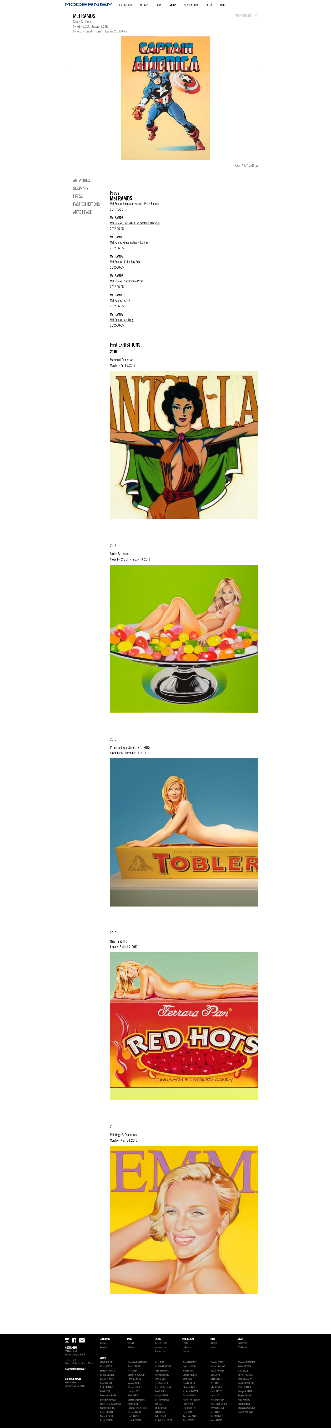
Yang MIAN (187, 1378)
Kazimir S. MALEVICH (163, 1420)
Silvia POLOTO (188, 1420)
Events (172, 5)
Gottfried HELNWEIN (163, 1366)
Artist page (82, 212)
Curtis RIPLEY (216, 1391)
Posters (186, 1351)
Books (185, 1343)
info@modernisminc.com (75, 1368)
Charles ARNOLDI (107, 1378)
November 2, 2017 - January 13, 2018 (130, 559)
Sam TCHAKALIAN (245, 1378)
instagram (67, 1340)
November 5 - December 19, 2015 (128, 753)
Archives (103, 1347)
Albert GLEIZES (133, 1395)
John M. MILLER (189, 1383)
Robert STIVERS (244, 1366)
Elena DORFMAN (134, 1378)
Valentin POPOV (217, 1362)
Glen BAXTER (105, 1391)
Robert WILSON (244, 1403)
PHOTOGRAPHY (189, 1408)
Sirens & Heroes (119, 553)
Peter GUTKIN (133, 1403)
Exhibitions (125, 5)
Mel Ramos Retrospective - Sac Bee (129, 242)
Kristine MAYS (188, 1370)
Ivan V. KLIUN (160, 1391)
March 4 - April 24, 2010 (123, 1140)
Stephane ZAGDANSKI (246, 1408)
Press (209, 5)
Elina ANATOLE (106, 1366)
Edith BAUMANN (106, 1387)
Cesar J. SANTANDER (218, 1403)
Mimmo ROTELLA (217, 1399)
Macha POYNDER (217, 1370)
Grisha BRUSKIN (106, 1412)
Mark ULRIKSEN (244, 1387)
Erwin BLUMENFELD (108, 1399)
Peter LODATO (160, 1416)
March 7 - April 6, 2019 (122, 365)
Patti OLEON (188, 1403)
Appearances (160, 1347)
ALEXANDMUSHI (106, 1362)
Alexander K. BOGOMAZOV (110, 1403)
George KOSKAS (161, 1395)
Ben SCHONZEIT (216, 1416)
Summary (80, 188)
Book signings (161, 1343)
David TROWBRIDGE (246, 1383)
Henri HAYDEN (133, 1416)
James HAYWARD (135, 1420)
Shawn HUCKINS (162, 1374)
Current (103, 1343)
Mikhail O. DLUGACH (136, 1374)
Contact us (242, 1343)
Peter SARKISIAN (217, 1408)
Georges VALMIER (245, 1391)
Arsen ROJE (214, 1395)
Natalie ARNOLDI (107, 1374)
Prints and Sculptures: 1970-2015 (130, 747)
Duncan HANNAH (134, 1412)
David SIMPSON (216, 1420)
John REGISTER (216, 1387)
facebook (74, 1340)
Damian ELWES (134, 1387)
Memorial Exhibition (121, 359)
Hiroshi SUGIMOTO (245, 1374)
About (223, 5)
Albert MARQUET (189, 1362)
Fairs (158, 5)
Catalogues (187, 1347)
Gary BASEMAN (106, 1383)
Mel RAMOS (215, 1383)
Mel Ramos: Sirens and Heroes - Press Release (134, 203)
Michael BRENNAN (107, 1408)
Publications (191, 5)
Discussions (160, 1351)
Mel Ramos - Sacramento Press (126, 281)
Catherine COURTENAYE (137, 1362)
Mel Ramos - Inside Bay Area (125, 261)
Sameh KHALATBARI (163, 1387)
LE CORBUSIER (161, 1408)
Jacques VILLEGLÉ (245, 1395)
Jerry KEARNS (160, 1378)
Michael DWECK (134, 1383)
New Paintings (118, 941)
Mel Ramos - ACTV (120, 300)
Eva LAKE (158, 1403)
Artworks (81, 180)
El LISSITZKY (160, 1412)
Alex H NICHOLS (189, 1395)
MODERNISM (88, 5)
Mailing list (242, 1347)
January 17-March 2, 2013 (124, 946)
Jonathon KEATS (161, 1383)
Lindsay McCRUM (190, 1374)
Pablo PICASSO (189, 1412)
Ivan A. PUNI (215, 1374)
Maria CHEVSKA (106, 1416)
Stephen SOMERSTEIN (246, 1362)
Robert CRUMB (134, 1366)
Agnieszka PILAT (189, 1416)
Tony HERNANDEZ (162, 1370)
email (82, 1340)
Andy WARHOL (244, 1399)
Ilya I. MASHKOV (189, 1366)
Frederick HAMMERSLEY (137, 1408)
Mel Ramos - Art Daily (121, 319)
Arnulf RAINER (216, 1378)
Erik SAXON (215, 1412)
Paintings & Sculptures (123, 1134)
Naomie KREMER (162, 1399)
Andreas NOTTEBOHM (191, 1399)
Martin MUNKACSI (190, 1391)
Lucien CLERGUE (106, 1420)
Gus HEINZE (159, 1362)
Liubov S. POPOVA (217, 1366)
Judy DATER (132, 1370)
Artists (144, 5)
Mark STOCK (243, 1370)
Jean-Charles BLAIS (108, 1395)
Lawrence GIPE (133, 1391)
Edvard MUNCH (189, 1387)
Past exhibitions (86, 204)
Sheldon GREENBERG (136, 1399)
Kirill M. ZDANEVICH (246, 1412)
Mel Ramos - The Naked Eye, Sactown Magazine (135, 223)
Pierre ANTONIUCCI (108, 1370)
